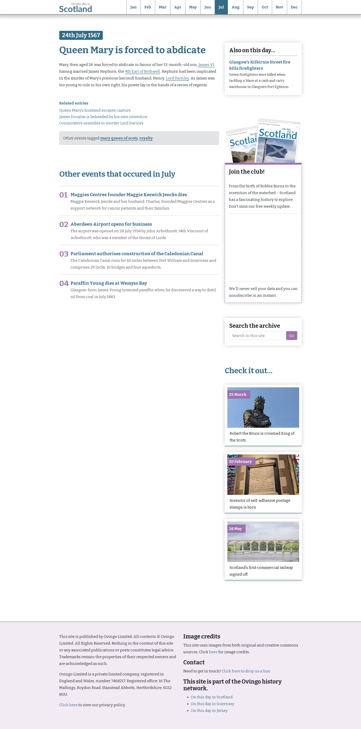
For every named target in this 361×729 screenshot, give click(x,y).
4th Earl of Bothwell (142, 71)
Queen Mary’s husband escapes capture (95, 110)
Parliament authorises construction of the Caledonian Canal (137, 253)
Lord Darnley (177, 78)
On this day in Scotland (212, 697)
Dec (294, 7)
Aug (235, 7)
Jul (221, 7)
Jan (133, 7)
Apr (177, 7)
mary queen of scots (119, 138)
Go (291, 335)
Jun (207, 7)
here (213, 652)
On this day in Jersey (209, 710)
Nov (279, 7)
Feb (147, 7)
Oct (265, 7)
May (193, 7)
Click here (68, 705)
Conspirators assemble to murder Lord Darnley (101, 123)
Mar (162, 7)
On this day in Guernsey (212, 704)
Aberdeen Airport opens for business (111, 224)
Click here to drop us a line (246, 671)
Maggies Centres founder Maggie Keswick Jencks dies (129, 194)
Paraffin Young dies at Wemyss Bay (109, 283)
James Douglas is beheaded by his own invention (103, 116)
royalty (146, 138)
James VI (206, 64)
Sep (250, 7)
